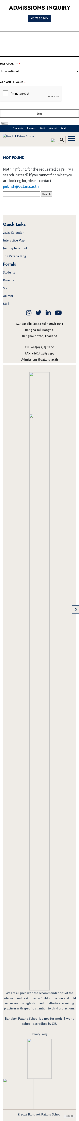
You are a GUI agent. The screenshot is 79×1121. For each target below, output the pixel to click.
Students (18, 128)
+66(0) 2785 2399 (43, 353)
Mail (63, 128)
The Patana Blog (14, 256)
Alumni (53, 128)
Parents (31, 128)
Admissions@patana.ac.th (39, 359)
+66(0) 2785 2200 (42, 347)
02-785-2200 (39, 18)
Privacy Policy (39, 1034)
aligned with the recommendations (40, 993)
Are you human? (13, 82)
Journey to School (15, 248)
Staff (42, 128)
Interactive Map (14, 240)
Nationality (10, 64)
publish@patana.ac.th (21, 186)
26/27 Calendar (13, 232)
